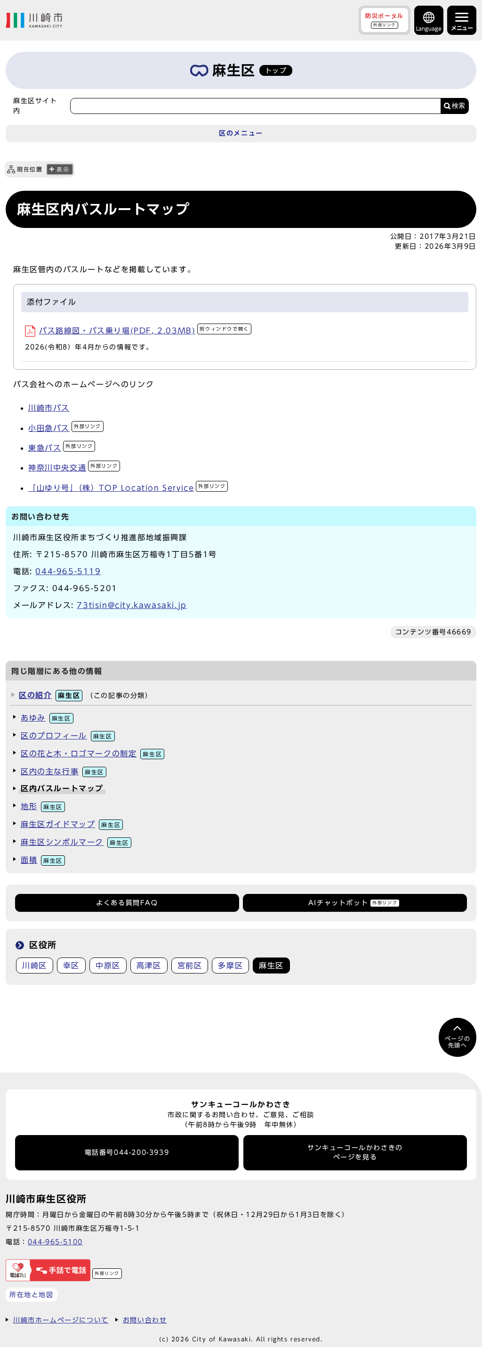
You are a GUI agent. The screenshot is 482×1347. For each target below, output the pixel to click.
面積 (42, 860)
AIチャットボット (352, 903)
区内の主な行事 (62, 771)
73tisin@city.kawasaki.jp (131, 605)
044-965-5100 (55, 1241)
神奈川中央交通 (73, 467)
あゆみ (46, 718)
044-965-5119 (68, 571)
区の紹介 (49, 695)
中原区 (108, 965)
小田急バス (64, 428)
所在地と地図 (31, 1294)
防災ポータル (384, 20)
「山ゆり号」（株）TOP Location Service (126, 488)
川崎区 (34, 965)
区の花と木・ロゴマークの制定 (91, 753)
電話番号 (127, 1152)
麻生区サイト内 (35, 105)
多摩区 (230, 965)
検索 (458, 105)
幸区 (71, 965)
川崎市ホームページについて (61, 1319)
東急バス (60, 448)
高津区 (149, 965)
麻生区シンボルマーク (75, 842)
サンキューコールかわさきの (355, 1152)
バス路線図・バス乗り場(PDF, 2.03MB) (144, 330)
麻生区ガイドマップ (70, 824)
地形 (42, 806)
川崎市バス (49, 408)
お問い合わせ (145, 1319)
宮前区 (189, 965)
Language (429, 28)
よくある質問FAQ (127, 903)
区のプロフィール (66, 735)
